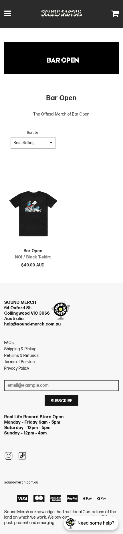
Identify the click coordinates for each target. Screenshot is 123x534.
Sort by (33, 133)
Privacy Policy (16, 368)
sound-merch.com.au (21, 482)
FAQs (9, 342)
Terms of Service (19, 361)
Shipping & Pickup (20, 349)
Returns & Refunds (21, 355)
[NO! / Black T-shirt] (32, 215)
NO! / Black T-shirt (33, 257)
